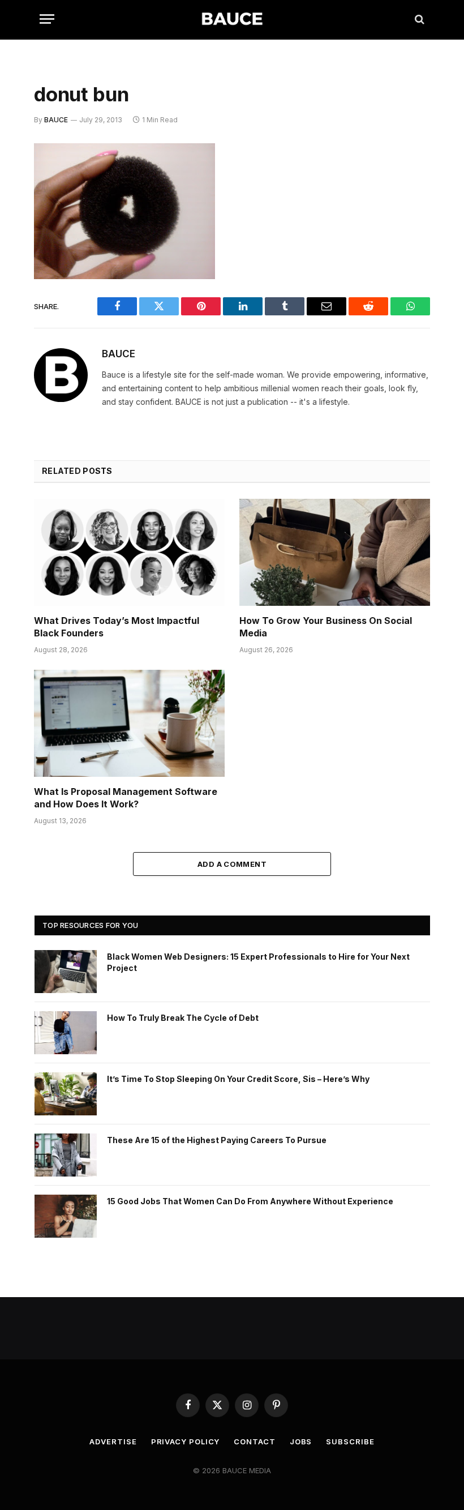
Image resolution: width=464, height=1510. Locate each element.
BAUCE (56, 120)
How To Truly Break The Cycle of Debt (183, 1018)
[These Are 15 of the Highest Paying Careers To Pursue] (66, 1155)
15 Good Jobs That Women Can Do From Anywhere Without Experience (250, 1201)
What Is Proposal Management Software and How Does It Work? (125, 798)
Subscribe (350, 1441)
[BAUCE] (232, 19)
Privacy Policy (185, 1441)
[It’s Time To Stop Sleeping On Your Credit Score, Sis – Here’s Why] (66, 1093)
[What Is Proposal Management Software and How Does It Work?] (129, 723)
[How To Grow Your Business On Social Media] (334, 552)
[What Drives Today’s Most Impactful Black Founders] (129, 552)
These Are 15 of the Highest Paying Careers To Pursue (216, 1140)
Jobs (301, 1441)
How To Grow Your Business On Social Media (325, 627)
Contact (254, 1441)
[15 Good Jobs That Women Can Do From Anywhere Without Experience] (66, 1216)
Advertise (112, 1441)
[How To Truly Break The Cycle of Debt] (66, 1032)
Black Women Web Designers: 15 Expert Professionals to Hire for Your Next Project (258, 962)
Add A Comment (232, 864)
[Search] (418, 19)
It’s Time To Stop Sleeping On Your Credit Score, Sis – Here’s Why (238, 1079)
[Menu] (47, 19)
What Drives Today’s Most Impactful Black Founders (116, 627)
